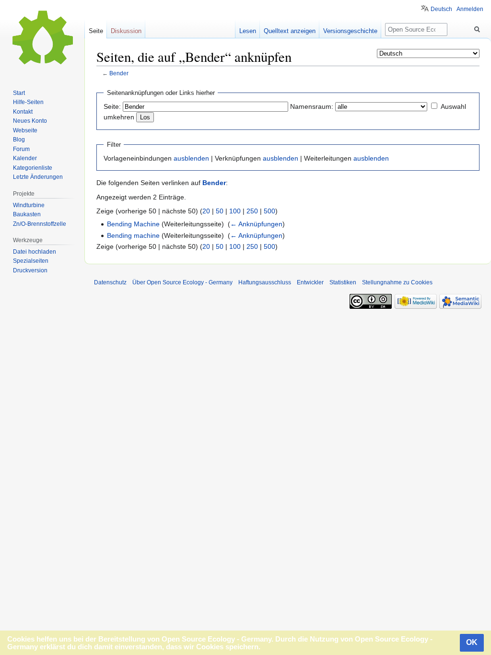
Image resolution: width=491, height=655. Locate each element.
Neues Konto (30, 120)
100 (235, 211)
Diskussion (126, 31)
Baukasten (27, 214)
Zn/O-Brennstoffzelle (39, 224)
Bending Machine (133, 224)
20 (206, 211)
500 (269, 211)
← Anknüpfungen (256, 224)
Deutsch (441, 9)
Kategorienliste (32, 167)
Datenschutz (110, 282)
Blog (19, 139)
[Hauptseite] (42, 38)
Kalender (25, 158)
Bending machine (133, 235)
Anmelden (469, 9)
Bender (119, 73)
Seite (96, 31)
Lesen (247, 31)
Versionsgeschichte (350, 31)
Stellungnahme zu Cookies (397, 282)
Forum (21, 149)
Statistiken (342, 282)
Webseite (25, 130)
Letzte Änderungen (38, 177)
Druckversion (30, 270)
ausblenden (191, 158)
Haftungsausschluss (264, 282)
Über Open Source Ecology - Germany (182, 282)
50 (219, 211)
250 (252, 211)
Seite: (112, 106)
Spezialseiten (30, 260)
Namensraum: (311, 106)
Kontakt (23, 111)
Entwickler (310, 282)
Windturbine (29, 205)
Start (19, 93)
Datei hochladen (34, 251)
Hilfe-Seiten (28, 102)
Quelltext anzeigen (290, 31)
